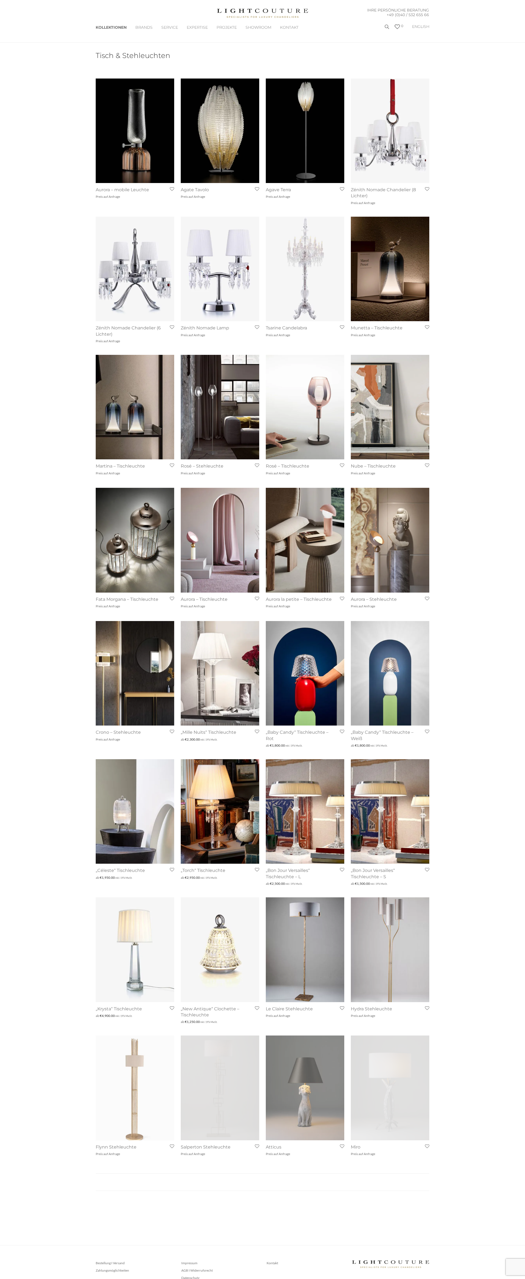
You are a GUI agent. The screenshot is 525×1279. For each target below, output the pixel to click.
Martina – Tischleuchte (120, 466)
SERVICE (169, 27)
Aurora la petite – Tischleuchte (299, 599)
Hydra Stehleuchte (371, 1008)
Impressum (189, 1263)
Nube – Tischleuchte (373, 466)
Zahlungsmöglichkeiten (112, 1270)
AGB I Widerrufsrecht (197, 1270)
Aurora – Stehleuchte (374, 599)
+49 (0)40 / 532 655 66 (408, 14)
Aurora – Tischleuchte (204, 599)
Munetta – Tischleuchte (376, 327)
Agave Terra (278, 189)
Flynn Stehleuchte (116, 1147)
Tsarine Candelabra (286, 327)
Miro (355, 1147)
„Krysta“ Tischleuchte (119, 1008)
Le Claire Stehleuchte (289, 1008)
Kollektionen (111, 27)
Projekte (227, 27)
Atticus (273, 1147)
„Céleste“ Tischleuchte (120, 870)
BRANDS (144, 27)
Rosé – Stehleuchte (202, 466)
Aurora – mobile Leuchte (122, 189)
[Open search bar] (387, 28)
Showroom (258, 27)
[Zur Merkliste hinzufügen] (171, 189)
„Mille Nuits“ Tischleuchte (208, 732)
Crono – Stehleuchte (118, 732)
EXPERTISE (197, 27)
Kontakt (289, 27)
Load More (262, 1182)
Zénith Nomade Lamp (205, 327)
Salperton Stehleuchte (206, 1147)
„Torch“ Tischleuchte (203, 870)
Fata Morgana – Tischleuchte (127, 599)
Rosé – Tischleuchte (287, 466)
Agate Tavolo (195, 189)
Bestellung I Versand (110, 1263)
